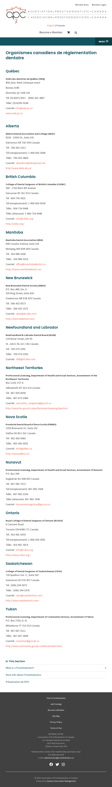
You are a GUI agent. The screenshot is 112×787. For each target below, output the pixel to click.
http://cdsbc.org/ (15, 223)
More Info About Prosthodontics (23, 674)
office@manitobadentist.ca (31, 264)
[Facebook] (51, 764)
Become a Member (50, 32)
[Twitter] (57, 764)
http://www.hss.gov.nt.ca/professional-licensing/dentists (37, 408)
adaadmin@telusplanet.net (31, 163)
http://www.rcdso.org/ (18, 555)
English (51, 25)
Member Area (82, 4)
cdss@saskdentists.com (29, 595)
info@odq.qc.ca (24, 108)
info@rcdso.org (24, 550)
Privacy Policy (56, 722)
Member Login (99, 4)
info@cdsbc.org (24, 218)
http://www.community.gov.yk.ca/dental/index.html (34, 646)
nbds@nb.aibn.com (26, 313)
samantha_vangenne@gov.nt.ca (33, 403)
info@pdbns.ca (24, 448)
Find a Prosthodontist (56, 698)
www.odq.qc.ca (14, 113)
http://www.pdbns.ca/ (17, 453)
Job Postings (56, 704)
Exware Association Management (61, 781)
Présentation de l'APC (17, 681)
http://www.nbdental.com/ (20, 318)
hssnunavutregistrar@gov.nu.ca (33, 504)
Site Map (56, 716)
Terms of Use (56, 728)
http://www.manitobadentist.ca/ (23, 269)
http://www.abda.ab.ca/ (18, 168)
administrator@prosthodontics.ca (59, 757)
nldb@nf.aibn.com (25, 359)
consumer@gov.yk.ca (27, 641)
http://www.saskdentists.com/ (22, 600)
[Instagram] (63, 764)
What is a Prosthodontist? (20, 667)
